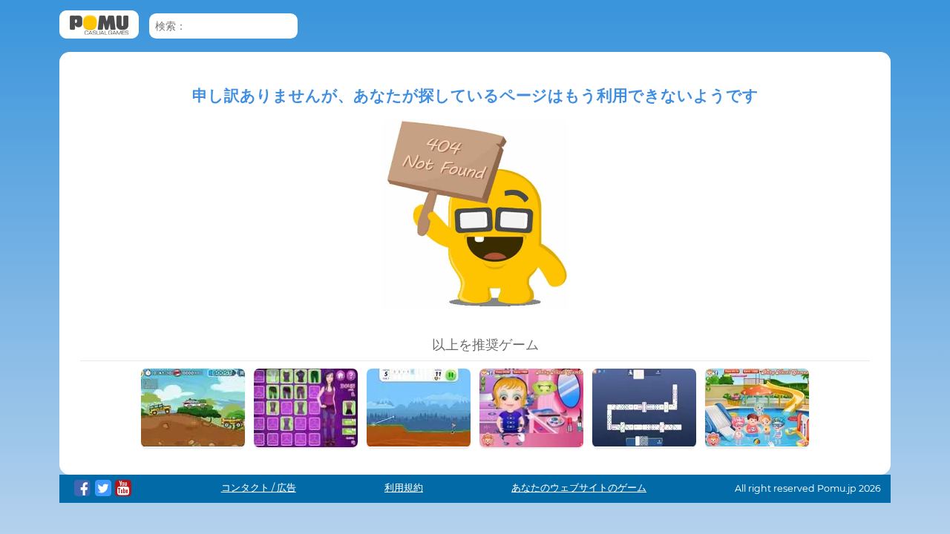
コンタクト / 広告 (258, 487)
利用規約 (403, 487)
